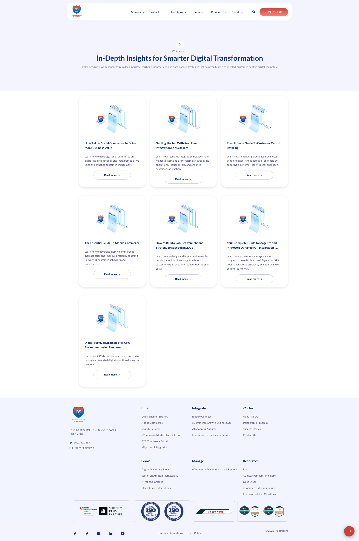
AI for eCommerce (152, 481)
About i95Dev (251, 416)
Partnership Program (255, 422)
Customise (30, 527)
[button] (142, 11)
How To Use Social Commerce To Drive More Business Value (110, 145)
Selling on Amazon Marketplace (160, 475)
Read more (116, 176)
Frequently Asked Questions (259, 494)
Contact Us (249, 435)
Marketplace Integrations (156, 487)
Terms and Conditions (170, 532)
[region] (48, 516)
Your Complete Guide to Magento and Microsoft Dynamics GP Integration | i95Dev (252, 245)
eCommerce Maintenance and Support (214, 469)
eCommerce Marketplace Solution (161, 435)
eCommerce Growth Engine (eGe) (211, 422)
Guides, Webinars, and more (259, 475)
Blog (245, 469)
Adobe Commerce (152, 422)
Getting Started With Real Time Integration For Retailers (176, 145)
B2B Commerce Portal (155, 441)
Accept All (67, 527)
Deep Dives (249, 481)
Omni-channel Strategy (155, 416)
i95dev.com (281, 530)
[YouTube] (122, 533)
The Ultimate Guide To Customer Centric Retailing (254, 145)
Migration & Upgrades (154, 447)
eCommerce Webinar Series (259, 487)
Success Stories (252, 428)
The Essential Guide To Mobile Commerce (112, 243)
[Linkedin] (110, 533)
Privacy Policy (193, 532)
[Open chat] (349, 531)
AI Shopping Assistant (204, 428)
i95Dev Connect (201, 416)
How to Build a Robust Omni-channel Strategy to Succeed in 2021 (180, 245)
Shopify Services (151, 428)
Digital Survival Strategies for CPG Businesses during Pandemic (107, 345)
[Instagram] (98, 533)
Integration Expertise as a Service (211, 435)
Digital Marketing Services (157, 469)
